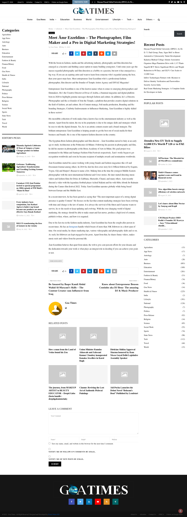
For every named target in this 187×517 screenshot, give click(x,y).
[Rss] (107, 502)
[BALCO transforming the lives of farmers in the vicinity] (8, 226)
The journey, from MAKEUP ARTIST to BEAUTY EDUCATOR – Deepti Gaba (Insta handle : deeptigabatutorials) (62, 393)
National (5, 86)
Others (149, 19)
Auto (140, 19)
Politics (5, 93)
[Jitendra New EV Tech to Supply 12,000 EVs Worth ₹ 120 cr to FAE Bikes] (164, 123)
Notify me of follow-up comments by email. (72, 452)
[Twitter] (80, 502)
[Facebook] (72, 502)
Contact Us (38, 2)
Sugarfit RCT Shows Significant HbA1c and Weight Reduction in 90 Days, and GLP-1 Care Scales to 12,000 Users (164, 70)
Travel (4, 123)
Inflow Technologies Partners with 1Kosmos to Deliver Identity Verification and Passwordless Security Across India (162, 81)
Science (5, 104)
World (88, 19)
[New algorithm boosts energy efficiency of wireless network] (150, 192)
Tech (129, 19)
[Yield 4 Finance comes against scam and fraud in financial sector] (150, 175)
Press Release (7, 97)
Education (65, 19)
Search (146, 29)
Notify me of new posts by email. (66, 459)
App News (6, 38)
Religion (5, 101)
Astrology (6, 42)
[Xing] (115, 502)
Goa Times (54, 47)
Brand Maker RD (54, 514)
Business (78, 19)
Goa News (41, 19)
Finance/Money (8, 64)
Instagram (73, 226)
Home (29, 19)
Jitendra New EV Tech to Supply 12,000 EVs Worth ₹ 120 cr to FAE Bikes (164, 144)
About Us (20, 2)
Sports (4, 112)
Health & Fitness (8, 75)
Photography (7, 90)
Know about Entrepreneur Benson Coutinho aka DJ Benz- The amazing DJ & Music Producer (118, 287)
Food (4, 67)
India (52, 19)
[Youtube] (98, 502)
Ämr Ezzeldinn (56, 261)
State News (6, 115)
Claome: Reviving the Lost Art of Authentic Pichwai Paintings (91, 390)
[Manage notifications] (180, 511)
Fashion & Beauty (9, 60)
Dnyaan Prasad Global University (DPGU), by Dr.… (115, 2)
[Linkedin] (89, 502)
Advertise (29, 2)
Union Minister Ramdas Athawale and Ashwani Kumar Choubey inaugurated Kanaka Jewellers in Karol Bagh (93, 355)
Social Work (7, 108)
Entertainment (102, 19)
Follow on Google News (60, 2)
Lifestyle (116, 19)
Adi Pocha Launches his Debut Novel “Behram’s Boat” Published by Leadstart (124, 390)
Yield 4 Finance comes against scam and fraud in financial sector (169, 175)
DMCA (46, 2)
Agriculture (6, 34)
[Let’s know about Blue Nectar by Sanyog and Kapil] (150, 206)
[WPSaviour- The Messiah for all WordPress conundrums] (150, 161)
